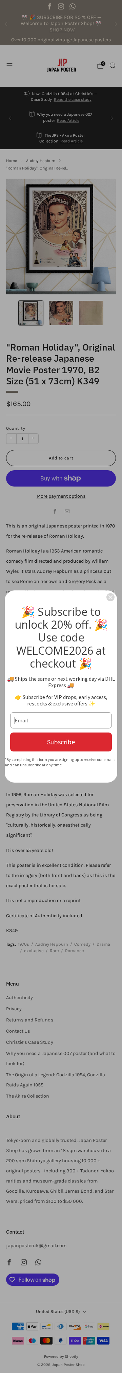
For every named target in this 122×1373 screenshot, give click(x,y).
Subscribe (61, 742)
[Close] (110, 597)
